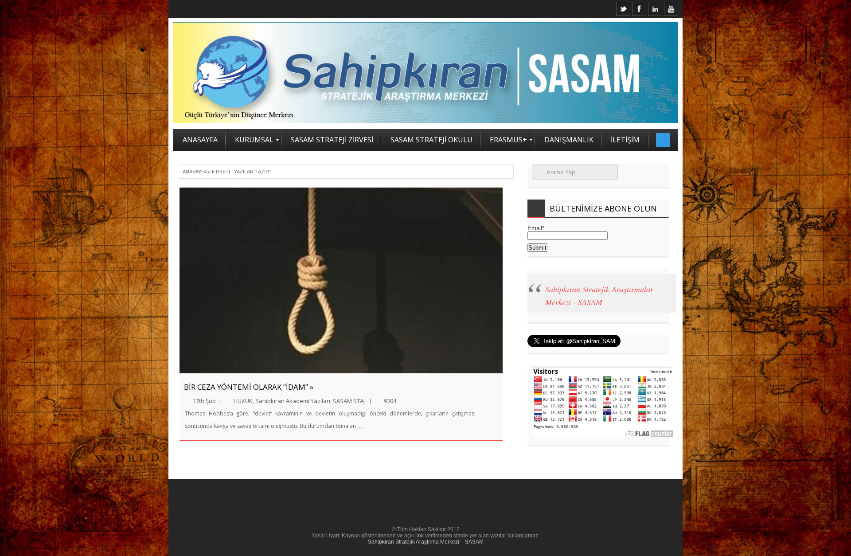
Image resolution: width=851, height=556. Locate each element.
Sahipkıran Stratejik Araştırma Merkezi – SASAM (426, 542)
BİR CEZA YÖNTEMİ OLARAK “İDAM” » (248, 387)
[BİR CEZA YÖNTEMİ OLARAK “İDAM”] (341, 280)
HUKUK (243, 401)
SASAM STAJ (349, 401)
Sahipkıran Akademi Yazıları (292, 401)
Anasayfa (195, 171)
